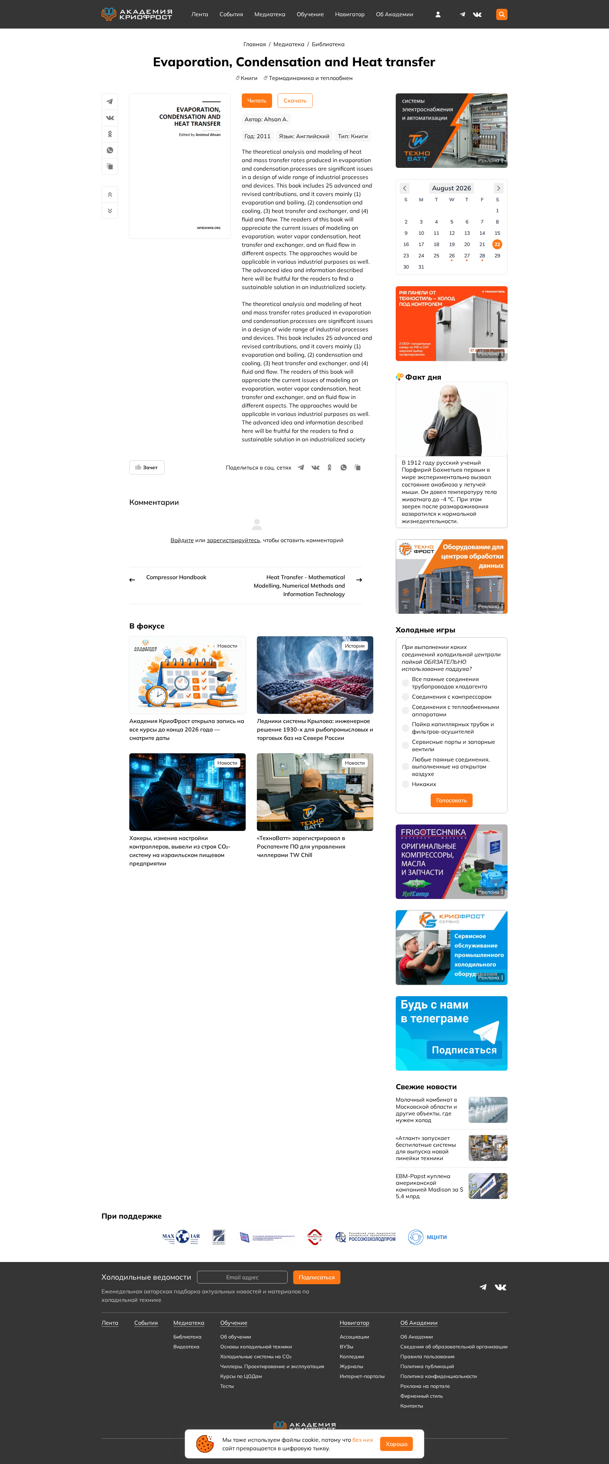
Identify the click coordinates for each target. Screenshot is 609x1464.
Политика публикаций (427, 1366)
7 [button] (482, 222)
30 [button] (406, 267)
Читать (256, 100)
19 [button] (452, 244)
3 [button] (421, 222)
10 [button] (421, 233)
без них (362, 1439)
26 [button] (452, 255)
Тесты (227, 1386)
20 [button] (467, 244)
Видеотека (186, 1346)
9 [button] (406, 233)
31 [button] (421, 267)
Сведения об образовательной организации (454, 1346)
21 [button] (482, 244)
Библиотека (328, 44)
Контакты (411, 1406)
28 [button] (482, 255)
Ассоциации (354, 1337)
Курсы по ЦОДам (241, 1376)
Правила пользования (427, 1356)
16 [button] (406, 244)
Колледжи (352, 1356)
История (355, 646)
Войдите (182, 540)
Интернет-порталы (362, 1376)
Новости (227, 646)
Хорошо (396, 1443)
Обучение (310, 14)
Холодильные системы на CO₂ (255, 1356)
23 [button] (406, 255)
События (231, 14)
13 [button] (467, 233)
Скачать (295, 100)
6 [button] (467, 222)
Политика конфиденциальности (438, 1376)
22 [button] (497, 244)
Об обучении (235, 1337)
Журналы (351, 1366)
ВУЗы (346, 1346)
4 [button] (436, 222)
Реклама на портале (425, 1386)
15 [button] (497, 233)
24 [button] (421, 255)
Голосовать (451, 800)
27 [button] (467, 255)
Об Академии (416, 1337)
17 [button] (421, 244)
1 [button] (497, 210)
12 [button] (452, 233)
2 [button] (406, 222)
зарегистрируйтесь (233, 540)
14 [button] (482, 233)
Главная (255, 44)
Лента (199, 14)
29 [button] (497, 255)
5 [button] (451, 222)
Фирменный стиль (421, 1396)
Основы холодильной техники (256, 1346)
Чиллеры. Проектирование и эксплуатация (272, 1366)
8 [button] (497, 222)
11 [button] (436, 233)
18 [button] (436, 244)
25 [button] (436, 255)
